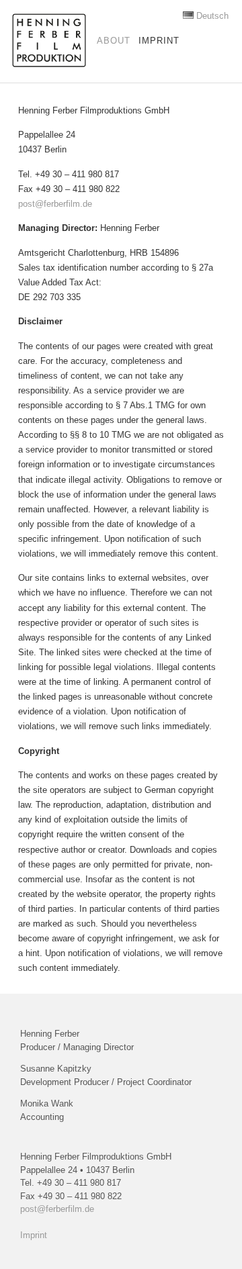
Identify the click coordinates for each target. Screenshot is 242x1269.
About (113, 41)
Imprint (158, 41)
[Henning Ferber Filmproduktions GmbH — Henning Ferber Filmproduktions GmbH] (49, 40)
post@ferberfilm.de (55, 204)
